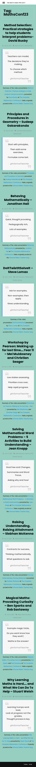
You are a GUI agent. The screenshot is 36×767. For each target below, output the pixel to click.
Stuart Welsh (24, 741)
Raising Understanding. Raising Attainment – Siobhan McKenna (18, 528)
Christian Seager (12, 412)
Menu (4, 2)
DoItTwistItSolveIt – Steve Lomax (18, 270)
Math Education (19, 45)
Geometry (19, 130)
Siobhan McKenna (13, 581)
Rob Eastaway (16, 663)
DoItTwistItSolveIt (18, 323)
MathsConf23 (28, 45)
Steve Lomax (13, 326)
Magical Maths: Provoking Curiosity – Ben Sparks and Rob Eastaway (18, 604)
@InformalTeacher (19, 78)
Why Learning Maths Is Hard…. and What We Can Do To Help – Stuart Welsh (18, 686)
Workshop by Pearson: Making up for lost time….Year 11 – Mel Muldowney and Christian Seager (18, 352)
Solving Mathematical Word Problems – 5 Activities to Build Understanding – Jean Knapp (18, 439)
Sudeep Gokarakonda (13, 179)
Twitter (26, 764)
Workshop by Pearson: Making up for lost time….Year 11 (18, 406)
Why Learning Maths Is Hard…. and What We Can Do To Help (17, 738)
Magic (19, 614)
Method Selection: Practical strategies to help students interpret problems (18, 91)
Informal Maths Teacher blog (23, 104)
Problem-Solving (17, 280)
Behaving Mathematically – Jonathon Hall (18, 200)
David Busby (13, 97)
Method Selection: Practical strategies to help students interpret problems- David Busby (18, 33)
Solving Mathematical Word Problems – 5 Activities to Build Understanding (18, 499)
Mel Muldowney (22, 409)
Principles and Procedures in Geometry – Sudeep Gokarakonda (18, 120)
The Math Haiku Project (16, 3)
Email (30, 764)
